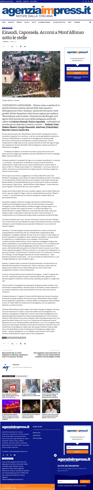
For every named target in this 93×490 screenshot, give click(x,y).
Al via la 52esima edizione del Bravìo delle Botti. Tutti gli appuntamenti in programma (50, 395)
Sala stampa (33, 1)
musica (16, 338)
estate (10, 338)
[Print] (25, 46)
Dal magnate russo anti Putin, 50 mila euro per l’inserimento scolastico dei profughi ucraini (47, 355)
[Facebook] (83, 1)
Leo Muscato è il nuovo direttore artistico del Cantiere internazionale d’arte (31, 416)
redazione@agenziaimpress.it (18, 451)
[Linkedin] (12, 46)
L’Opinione (77, 22)
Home (3, 22)
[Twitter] (89, 1)
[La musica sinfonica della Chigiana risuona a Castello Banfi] (31, 386)
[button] (90, 22)
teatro (22, 338)
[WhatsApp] (16, 46)
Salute (34, 22)
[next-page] (59, 376)
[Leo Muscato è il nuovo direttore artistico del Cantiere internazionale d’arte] (31, 406)
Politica (26, 22)
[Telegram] (20, 46)
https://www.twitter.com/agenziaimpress (22, 367)
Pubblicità (26, 1)
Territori (19, 22)
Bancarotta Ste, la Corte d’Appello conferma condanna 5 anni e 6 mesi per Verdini (15, 355)
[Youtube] (91, 1)
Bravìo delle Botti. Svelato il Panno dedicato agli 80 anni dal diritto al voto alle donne (10, 395)
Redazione (19, 1)
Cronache (11, 22)
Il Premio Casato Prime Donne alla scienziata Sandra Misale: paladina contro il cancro (50, 416)
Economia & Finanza (44, 22)
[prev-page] (57, 376)
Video (69, 22)
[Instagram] (86, 1)
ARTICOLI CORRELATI (9, 376)
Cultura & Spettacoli (59, 22)
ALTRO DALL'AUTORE (21, 376)
